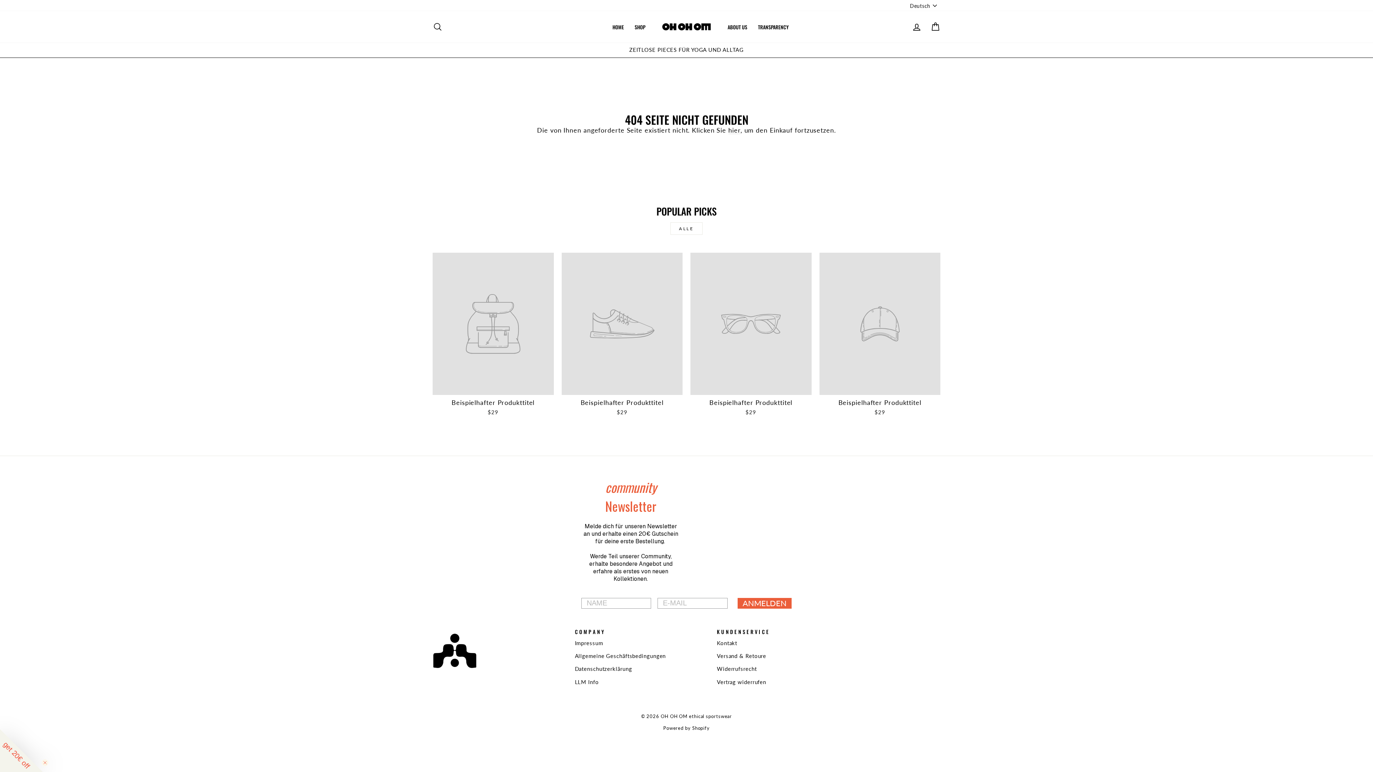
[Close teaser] (45, 762)
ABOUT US (737, 27)
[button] (21, 750)
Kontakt (727, 643)
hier (734, 130)
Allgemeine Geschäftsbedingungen (620, 656)
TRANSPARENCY (773, 27)
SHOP (640, 27)
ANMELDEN (765, 603)
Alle (686, 228)
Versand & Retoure (741, 656)
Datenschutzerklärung (603, 668)
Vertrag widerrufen (741, 682)
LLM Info (587, 682)
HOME (618, 27)
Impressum (589, 643)
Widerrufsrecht (737, 668)
